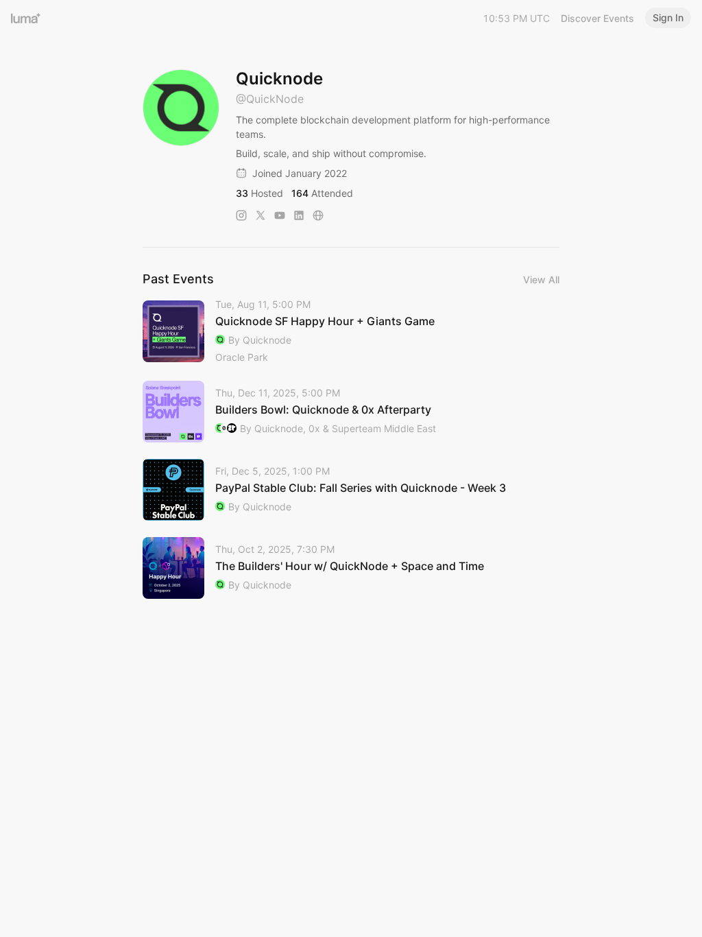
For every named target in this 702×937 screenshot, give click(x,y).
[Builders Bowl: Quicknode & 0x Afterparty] (351, 411)
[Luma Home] (26, 17)
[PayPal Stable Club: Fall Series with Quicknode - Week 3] (351, 490)
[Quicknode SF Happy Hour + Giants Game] (351, 331)
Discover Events (597, 18)
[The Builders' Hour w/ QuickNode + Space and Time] (351, 568)
